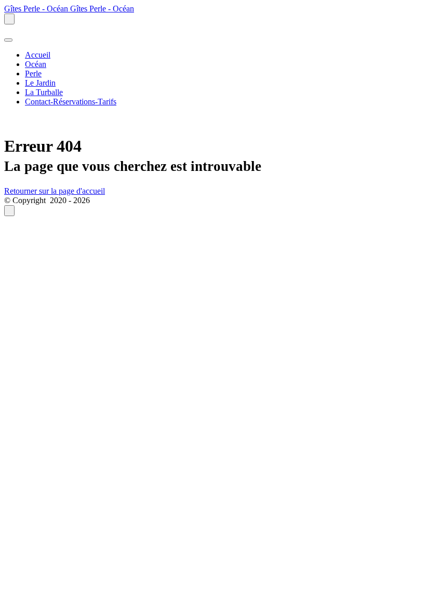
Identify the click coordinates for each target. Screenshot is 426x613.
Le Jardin (40, 82)
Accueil (37, 54)
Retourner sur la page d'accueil (54, 190)
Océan (35, 64)
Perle (33, 73)
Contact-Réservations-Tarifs (70, 101)
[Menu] (8, 40)
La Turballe (44, 92)
